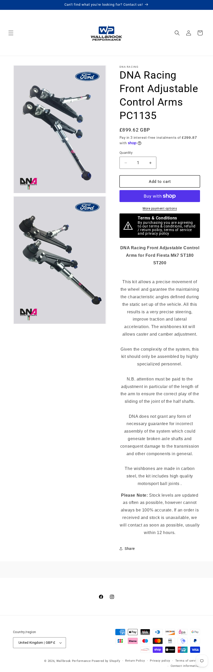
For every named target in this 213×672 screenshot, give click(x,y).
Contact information (185, 666)
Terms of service (187, 660)
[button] (11, 33)
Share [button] (130, 548)
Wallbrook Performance (73, 661)
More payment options (160, 208)
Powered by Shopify (106, 661)
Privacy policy (160, 660)
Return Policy (135, 660)
